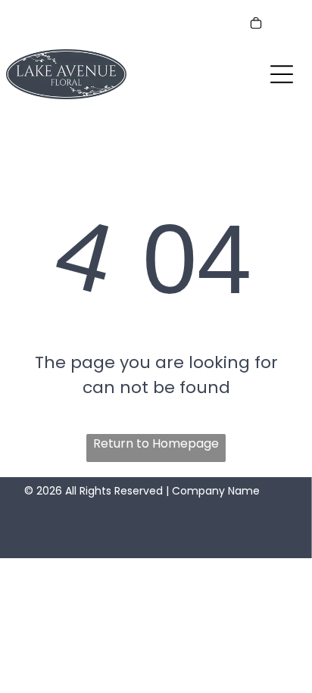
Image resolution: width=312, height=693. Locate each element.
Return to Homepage (156, 443)
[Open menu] (281, 74)
